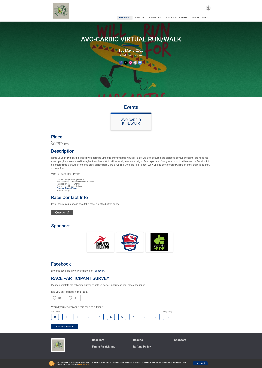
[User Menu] (208, 8)
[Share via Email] (135, 63)
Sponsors (155, 17)
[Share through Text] (140, 63)
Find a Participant (176, 17)
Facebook (99, 270)
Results (139, 17)
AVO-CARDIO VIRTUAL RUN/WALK (131, 39)
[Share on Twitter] (126, 63)
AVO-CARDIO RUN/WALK (131, 122)
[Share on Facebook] (121, 63)
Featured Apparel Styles (67, 188)
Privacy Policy (83, 364)
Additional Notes (64, 326)
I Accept (200, 363)
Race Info (124, 17)
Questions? (62, 212)
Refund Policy (200, 17)
